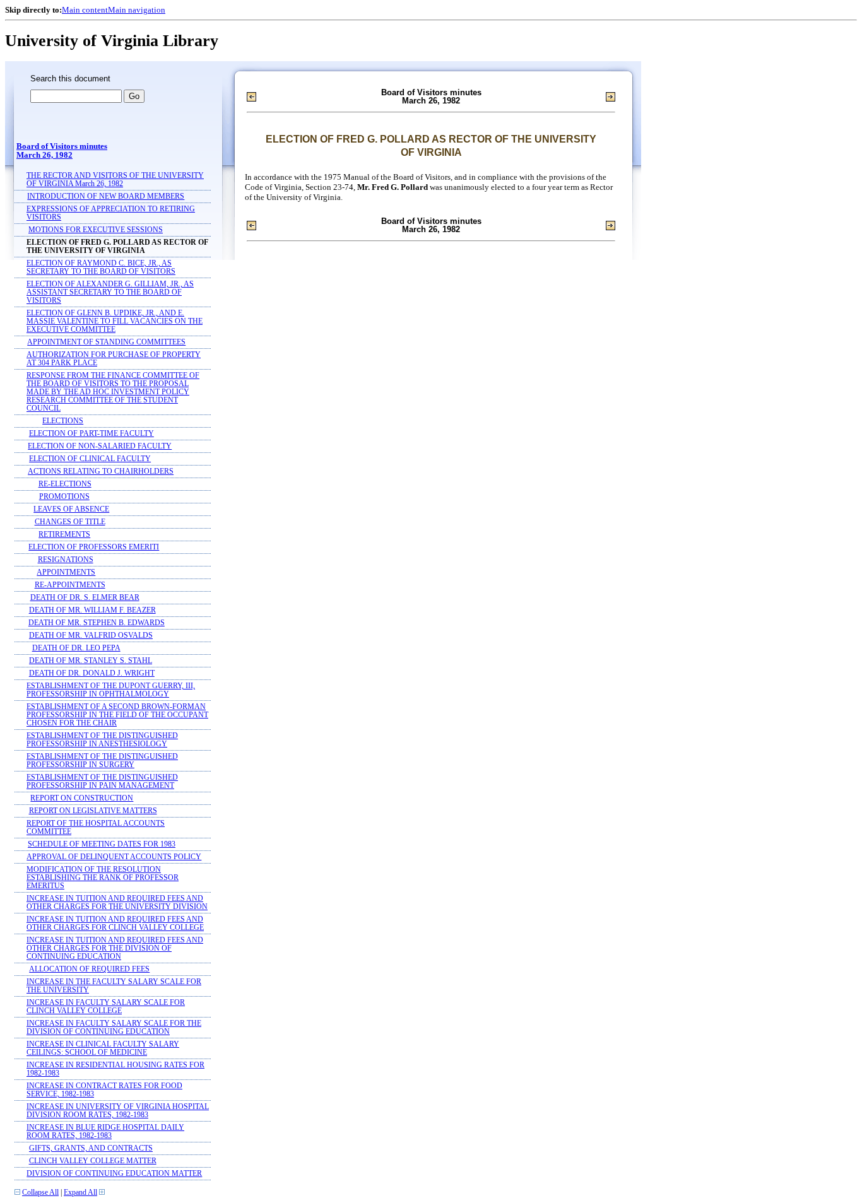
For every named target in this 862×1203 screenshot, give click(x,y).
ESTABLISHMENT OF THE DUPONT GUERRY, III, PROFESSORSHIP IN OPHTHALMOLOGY (111, 690)
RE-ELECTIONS (65, 484)
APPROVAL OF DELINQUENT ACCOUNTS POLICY (114, 857)
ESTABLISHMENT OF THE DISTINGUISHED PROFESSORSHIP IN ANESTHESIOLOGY (102, 740)
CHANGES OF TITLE (70, 522)
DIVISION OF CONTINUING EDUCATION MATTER (114, 1174)
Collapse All (40, 1192)
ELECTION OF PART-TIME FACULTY (91, 434)
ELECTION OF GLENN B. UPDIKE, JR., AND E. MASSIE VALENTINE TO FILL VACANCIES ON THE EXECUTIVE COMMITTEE (115, 321)
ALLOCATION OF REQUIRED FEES (89, 969)
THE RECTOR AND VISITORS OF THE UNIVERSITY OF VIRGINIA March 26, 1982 (115, 180)
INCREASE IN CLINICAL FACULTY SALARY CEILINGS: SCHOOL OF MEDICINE (103, 1048)
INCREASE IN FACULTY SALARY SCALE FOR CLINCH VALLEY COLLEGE (106, 1007)
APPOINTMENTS (66, 572)
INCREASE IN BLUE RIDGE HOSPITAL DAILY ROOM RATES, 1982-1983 (105, 1132)
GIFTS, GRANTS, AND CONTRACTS (91, 1148)
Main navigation (136, 10)
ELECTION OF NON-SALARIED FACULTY (100, 446)
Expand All (80, 1192)
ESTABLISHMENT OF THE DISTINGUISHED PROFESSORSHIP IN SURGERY (102, 761)
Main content (85, 10)
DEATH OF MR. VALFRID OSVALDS (91, 635)
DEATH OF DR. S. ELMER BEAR (84, 598)
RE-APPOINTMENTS (70, 585)
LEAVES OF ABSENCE (71, 509)
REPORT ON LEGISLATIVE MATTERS (93, 811)
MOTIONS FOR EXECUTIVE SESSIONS (95, 230)
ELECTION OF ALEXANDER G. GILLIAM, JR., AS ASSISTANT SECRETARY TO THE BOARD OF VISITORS (110, 292)
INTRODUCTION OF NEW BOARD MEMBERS (105, 196)
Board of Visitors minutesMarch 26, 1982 (61, 151)
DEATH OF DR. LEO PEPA (76, 648)
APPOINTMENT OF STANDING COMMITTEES (106, 342)
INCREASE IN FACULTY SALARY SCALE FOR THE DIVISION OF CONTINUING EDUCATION (114, 1027)
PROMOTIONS (64, 497)
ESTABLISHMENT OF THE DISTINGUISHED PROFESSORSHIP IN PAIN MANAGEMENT (102, 781)
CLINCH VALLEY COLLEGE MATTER (92, 1161)
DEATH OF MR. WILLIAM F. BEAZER (92, 610)
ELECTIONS (62, 421)
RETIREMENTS (64, 535)
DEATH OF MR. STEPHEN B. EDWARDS (96, 623)
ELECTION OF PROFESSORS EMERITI (93, 547)
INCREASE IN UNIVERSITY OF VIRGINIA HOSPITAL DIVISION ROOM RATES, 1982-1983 (118, 1111)
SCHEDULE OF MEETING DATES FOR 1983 (101, 844)
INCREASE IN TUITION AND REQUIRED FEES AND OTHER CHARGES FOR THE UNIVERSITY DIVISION (117, 903)
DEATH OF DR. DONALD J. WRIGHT (92, 673)
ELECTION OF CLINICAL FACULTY (90, 459)
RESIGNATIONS (65, 560)
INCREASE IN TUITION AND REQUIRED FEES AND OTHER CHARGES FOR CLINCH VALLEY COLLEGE (115, 923)
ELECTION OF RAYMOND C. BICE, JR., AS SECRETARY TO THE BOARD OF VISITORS (101, 267)
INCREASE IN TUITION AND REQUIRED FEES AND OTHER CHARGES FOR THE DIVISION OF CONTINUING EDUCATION (115, 948)
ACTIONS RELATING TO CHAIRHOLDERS (101, 471)
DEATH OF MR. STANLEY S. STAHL (90, 661)
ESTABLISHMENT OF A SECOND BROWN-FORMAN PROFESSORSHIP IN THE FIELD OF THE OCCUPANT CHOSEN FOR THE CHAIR (117, 715)
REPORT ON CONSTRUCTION (81, 798)
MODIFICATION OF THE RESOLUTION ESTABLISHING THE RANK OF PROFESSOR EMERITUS (103, 878)
